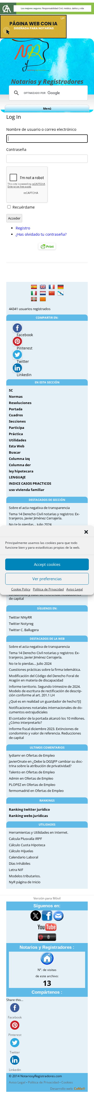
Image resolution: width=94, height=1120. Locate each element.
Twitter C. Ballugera (24, 629)
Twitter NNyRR (20, 617)
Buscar (15, 452)
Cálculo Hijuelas (21, 851)
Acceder (14, 218)
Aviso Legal (74, 589)
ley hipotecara (21, 471)
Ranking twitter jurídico (29, 809)
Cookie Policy (20, 589)
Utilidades (17, 440)
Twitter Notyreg (21, 623)
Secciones (17, 421)
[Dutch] (43, 293)
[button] (86, 532)
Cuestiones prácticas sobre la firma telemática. (45, 669)
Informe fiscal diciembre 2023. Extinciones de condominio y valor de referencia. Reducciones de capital (45, 733)
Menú (47, 108)
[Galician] (60, 293)
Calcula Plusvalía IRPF (25, 838)
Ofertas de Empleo (40, 755)
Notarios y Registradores (47, 81)
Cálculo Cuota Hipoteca (27, 845)
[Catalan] (43, 299)
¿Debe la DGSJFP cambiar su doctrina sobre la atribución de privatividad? (46, 763)
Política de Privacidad (48, 589)
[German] (60, 287)
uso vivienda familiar (26, 489)
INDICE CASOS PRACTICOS (30, 483)
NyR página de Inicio (24, 882)
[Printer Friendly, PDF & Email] (47, 246)
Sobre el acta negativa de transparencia (39, 507)
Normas (15, 396)
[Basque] (34, 299)
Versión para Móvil (47, 898)
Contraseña (16, 149)
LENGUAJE (17, 477)
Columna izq (19, 458)
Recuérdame (24, 207)
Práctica (16, 433)
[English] (43, 287)
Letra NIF (16, 869)
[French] (52, 287)
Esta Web (16, 446)
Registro (23, 228)
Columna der (20, 465)
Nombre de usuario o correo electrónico (41, 129)
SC (11, 390)
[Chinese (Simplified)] (52, 293)
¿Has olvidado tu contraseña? (41, 234)
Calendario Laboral (23, 857)
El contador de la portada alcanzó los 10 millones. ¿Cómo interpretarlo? (47, 720)
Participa (16, 427)
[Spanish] (34, 287)
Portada (15, 409)
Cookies (67, 1082)
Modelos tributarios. (24, 876)
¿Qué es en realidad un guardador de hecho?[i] (45, 701)
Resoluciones (20, 402)
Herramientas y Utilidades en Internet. (38, 832)
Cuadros (16, 415)
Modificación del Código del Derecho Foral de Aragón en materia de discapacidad (44, 678)
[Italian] (34, 293)
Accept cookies (47, 564)
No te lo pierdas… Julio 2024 (30, 524)
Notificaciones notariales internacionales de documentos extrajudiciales (46, 709)
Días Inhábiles (19, 863)
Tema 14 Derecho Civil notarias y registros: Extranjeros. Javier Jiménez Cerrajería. (44, 516)
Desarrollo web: (67, 1088)
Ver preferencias (47, 578)
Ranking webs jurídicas (28, 815)
